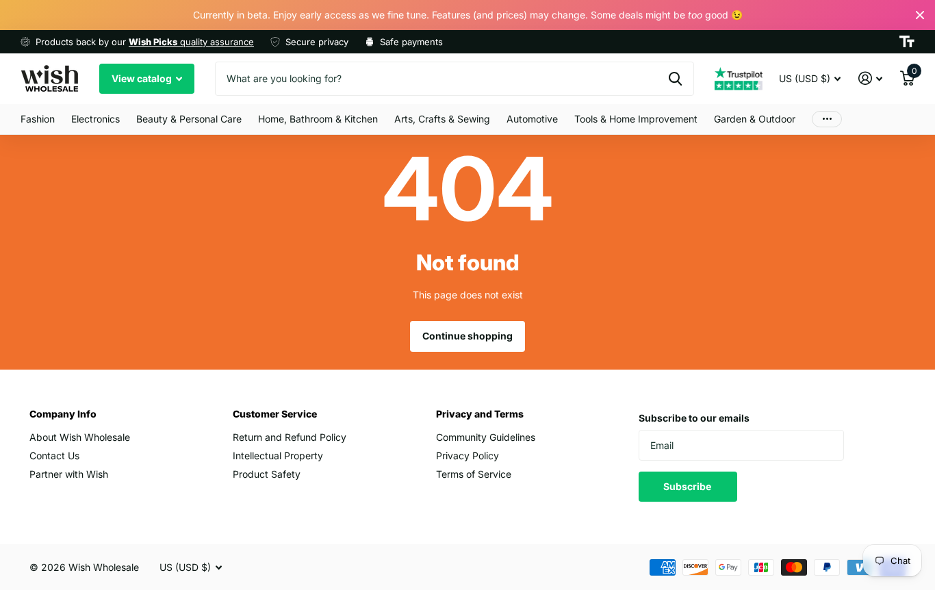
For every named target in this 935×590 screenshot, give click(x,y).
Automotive (532, 119)
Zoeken (675, 79)
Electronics (95, 119)
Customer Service (275, 414)
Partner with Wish (68, 474)
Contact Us (54, 455)
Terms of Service (473, 474)
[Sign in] (870, 78)
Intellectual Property (278, 455)
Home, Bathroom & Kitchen (318, 119)
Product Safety (266, 474)
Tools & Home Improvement (635, 119)
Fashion (38, 119)
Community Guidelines (485, 437)
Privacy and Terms (480, 414)
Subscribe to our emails (694, 418)
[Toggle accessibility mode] (906, 42)
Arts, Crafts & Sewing (442, 119)
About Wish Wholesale (79, 437)
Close (920, 15)
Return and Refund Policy (289, 437)
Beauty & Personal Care (189, 119)
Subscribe (688, 486)
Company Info (63, 414)
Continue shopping (467, 336)
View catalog (143, 78)
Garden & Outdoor (754, 119)
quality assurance (191, 41)
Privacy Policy (467, 455)
